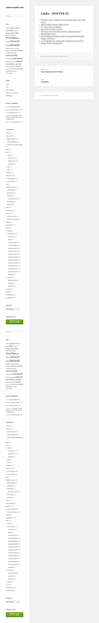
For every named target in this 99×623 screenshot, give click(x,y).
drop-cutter (10, 33)
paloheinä (18, 58)
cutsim (15, 31)
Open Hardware (10, 90)
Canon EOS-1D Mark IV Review (51, 29)
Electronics (9, 175)
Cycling (9, 231)
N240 (20, 50)
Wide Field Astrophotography (15, 145)
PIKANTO (9, 204)
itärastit (14, 45)
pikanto (19, 61)
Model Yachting (10, 187)
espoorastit (9, 35)
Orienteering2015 (13, 254)
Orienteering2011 (13, 242)
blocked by (14, 321)
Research (8, 213)
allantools (14, 28)
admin (57, 56)
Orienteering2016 (13, 257)
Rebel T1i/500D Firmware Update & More (55, 24)
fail (13, 35)
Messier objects (11, 139)
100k (9, 28)
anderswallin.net (15, 7)
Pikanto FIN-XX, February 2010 (51, 43)
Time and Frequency (12, 219)
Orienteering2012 (13, 245)
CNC (11, 30)
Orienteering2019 (13, 266)
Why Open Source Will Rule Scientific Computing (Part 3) (60, 31)
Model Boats (9, 96)
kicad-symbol (10, 181)
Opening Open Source (48, 34)
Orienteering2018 (13, 263)
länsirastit (8, 50)
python (18, 64)
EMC (8, 167)
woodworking (9, 298)
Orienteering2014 (13, 251)
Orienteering (10, 234)
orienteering (9, 59)
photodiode (12, 61)
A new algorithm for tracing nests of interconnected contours (62, 41)
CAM (7, 31)
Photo (7, 61)
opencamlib (11, 55)
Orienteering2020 (13, 269)
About (7, 84)
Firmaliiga (11, 236)
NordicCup (9, 53)
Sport (7, 228)
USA (17, 69)
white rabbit (9, 73)
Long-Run (11, 283)
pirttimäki (9, 64)
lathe (7, 48)
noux (14, 53)
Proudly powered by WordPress (49, 95)
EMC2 (17, 33)
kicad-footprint (11, 178)
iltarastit (15, 41)
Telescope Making (12, 142)
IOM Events (10, 196)
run (7, 66)
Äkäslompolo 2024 (15, 107)
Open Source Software (12, 93)
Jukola (10, 239)
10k (7, 28)
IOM (7, 45)
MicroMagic (14, 50)
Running (9, 277)
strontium (8, 69)
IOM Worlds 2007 (13, 199)
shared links (9, 225)
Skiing (8, 289)
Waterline (11, 164)
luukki (17, 48)
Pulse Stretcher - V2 (16, 110)
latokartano (12, 48)
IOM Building (10, 190)
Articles (8, 133)
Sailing (8, 222)
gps (17, 38)
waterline (14, 71)
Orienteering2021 (13, 271)
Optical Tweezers (11, 216)
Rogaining (11, 274)
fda (15, 35)
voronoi (9, 71)
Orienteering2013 (13, 248)
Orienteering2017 (13, 260)
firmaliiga (11, 37)
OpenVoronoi (11, 161)
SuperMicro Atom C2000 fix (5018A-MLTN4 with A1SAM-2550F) (14, 117)
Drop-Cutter (11, 158)
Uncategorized (10, 295)
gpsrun (8, 41)
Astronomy (9, 136)
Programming (9, 210)
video (21, 69)
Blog (19, 28)
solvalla (18, 66)
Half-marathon (12, 280)
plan (15, 64)
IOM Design (10, 193)
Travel (13, 69)
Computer (8, 172)
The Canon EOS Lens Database (51, 27)
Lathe (8, 170)
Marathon (11, 286)
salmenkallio (12, 66)
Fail (7, 184)
